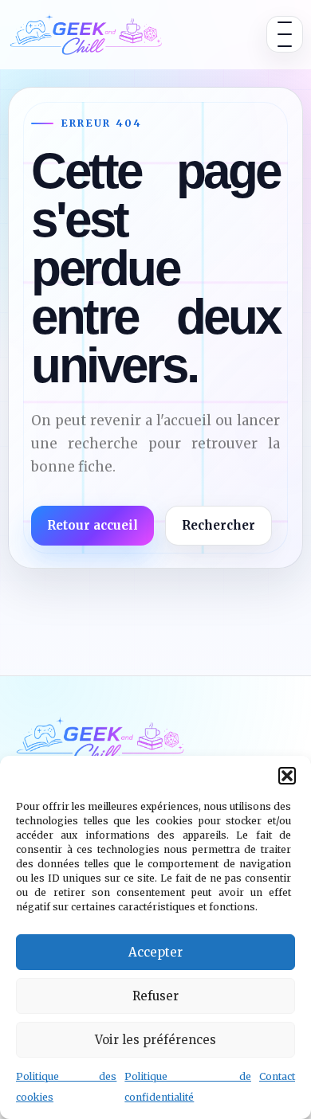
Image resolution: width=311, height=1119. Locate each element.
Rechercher (218, 525)
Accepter (155, 952)
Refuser (155, 996)
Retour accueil (92, 525)
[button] (287, 776)
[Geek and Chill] (86, 34)
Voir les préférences (155, 1039)
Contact (277, 1076)
